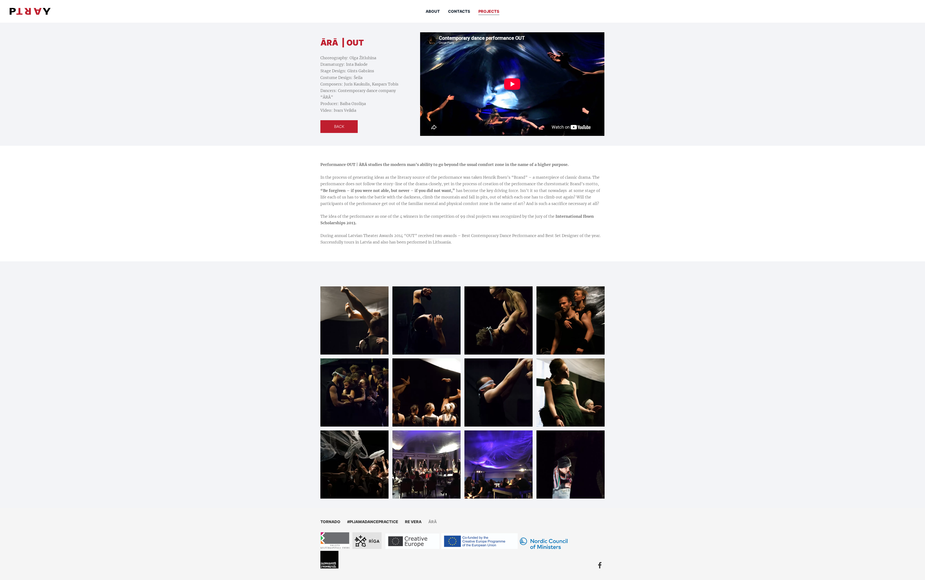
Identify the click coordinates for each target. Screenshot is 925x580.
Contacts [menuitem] (459, 11)
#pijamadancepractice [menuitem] (372, 521)
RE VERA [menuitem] (413, 521)
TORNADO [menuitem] (330, 521)
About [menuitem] (433, 11)
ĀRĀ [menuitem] (432, 521)
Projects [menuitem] (488, 11)
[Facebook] (600, 565)
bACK (339, 126)
